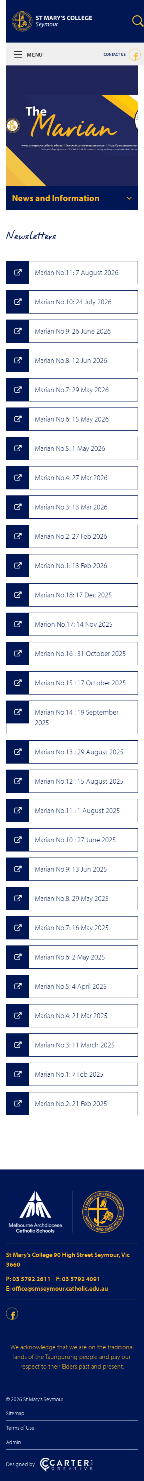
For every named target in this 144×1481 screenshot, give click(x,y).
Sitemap (15, 1413)
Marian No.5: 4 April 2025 (71, 986)
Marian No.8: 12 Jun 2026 (71, 360)
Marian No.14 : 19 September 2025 (76, 717)
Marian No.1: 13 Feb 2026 (71, 565)
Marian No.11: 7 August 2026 (76, 272)
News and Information (56, 198)
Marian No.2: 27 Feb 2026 (71, 536)
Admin (13, 1442)
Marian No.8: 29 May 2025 (72, 898)
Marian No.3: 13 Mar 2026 (71, 506)
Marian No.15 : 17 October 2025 (80, 682)
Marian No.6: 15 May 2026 (72, 419)
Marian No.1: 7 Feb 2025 (69, 1074)
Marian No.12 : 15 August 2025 (79, 781)
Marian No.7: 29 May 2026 (72, 389)
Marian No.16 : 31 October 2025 (80, 653)
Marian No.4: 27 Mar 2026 (71, 477)
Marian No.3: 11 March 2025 (75, 1044)
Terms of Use (20, 1427)
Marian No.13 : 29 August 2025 (79, 751)
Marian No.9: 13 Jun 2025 (71, 869)
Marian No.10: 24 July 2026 (73, 301)
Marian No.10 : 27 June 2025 (75, 839)
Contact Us (115, 54)
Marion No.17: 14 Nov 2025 (74, 624)
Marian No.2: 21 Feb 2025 (71, 1103)
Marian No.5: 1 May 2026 (70, 448)
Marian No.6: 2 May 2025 (70, 957)
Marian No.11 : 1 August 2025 (77, 810)
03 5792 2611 (32, 1279)
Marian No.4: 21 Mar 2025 (71, 1015)
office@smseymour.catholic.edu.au (60, 1288)
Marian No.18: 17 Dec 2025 (73, 594)
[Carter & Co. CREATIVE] (66, 1469)
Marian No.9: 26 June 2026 (73, 331)
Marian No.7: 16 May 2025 (72, 927)
